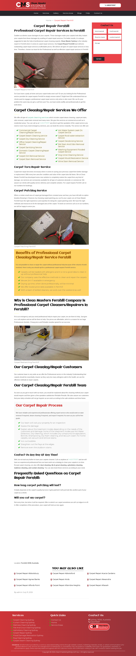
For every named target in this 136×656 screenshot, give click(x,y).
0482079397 (45, 123)
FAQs (88, 13)
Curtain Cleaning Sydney (24, 622)
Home (36, 13)
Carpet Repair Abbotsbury (27, 573)
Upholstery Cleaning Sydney (25, 630)
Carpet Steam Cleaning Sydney (26, 641)
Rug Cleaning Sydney (22, 638)
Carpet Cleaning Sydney (23, 620)
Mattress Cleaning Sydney (24, 625)
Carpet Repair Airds (61, 579)
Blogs (79, 13)
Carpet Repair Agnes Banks (28, 579)
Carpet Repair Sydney (22, 633)
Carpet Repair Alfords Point (28, 585)
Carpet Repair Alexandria (100, 579)
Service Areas (68, 13)
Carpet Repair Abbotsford (64, 573)
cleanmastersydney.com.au (67, 652)
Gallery (56, 13)
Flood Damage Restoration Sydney (28, 635)
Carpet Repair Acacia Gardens (102, 573)
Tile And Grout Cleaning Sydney (27, 628)
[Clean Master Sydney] (31, 5)
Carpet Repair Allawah (99, 585)
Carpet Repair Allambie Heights (66, 585)
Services (46, 13)
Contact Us (98, 13)
